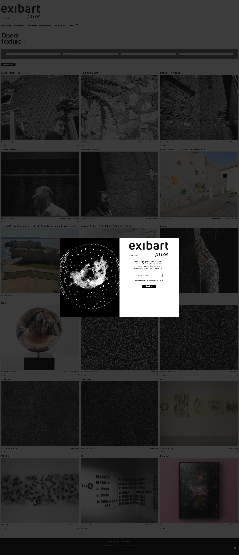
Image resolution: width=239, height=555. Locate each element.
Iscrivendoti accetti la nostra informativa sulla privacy (149, 280)
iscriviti (149, 286)
